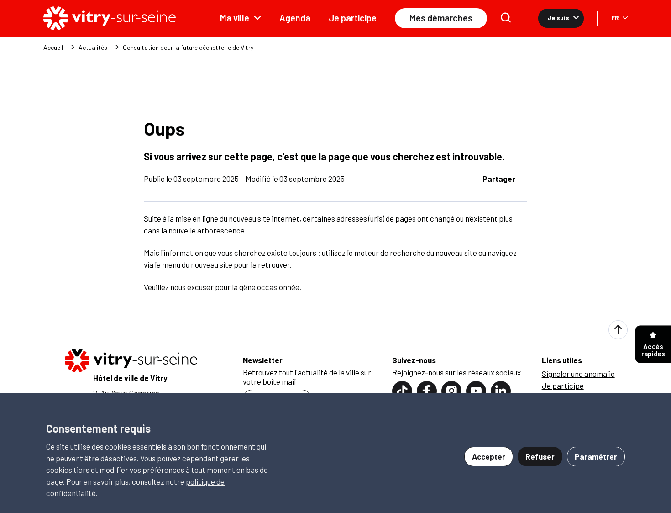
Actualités (93, 47)
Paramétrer (596, 456)
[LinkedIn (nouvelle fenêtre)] (501, 391)
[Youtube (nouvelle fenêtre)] (476, 391)
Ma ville (234, 17)
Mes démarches (440, 17)
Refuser (540, 456)
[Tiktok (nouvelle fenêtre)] (402, 391)
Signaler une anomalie (578, 373)
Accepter (488, 456)
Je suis (558, 17)
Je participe (353, 17)
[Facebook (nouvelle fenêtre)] (427, 391)
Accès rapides (653, 350)
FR (615, 17)
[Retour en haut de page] (618, 329)
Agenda (294, 17)
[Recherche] (506, 18)
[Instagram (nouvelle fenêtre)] (451, 391)
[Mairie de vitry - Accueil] (109, 18)
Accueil (53, 47)
